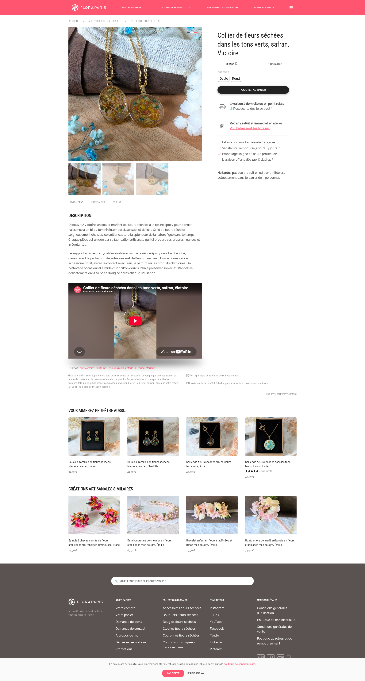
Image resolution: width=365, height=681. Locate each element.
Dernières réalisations (131, 642)
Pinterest (216, 649)
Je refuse (193, 673)
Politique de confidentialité (276, 620)
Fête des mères (116, 368)
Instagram (217, 608)
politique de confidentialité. (240, 664)
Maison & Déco (264, 7)
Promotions (124, 649)
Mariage (150, 368)
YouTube (216, 622)
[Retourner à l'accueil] (88, 7)
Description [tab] (76, 201)
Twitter (215, 635)
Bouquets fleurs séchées (180, 615)
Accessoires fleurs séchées (182, 608)
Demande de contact (130, 628)
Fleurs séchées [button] (131, 7)
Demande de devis (129, 622)
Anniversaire (87, 368)
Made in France (136, 368)
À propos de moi (127, 635)
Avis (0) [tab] (117, 201)
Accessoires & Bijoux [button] (174, 7)
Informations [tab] (98, 201)
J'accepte (173, 673)
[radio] (223, 79)
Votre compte (125, 608)
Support (223, 72)
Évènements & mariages (222, 7)
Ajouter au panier (253, 89)
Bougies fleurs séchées (179, 622)
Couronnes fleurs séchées (181, 635)
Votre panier (124, 615)
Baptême (100, 368)
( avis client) (265, 470)
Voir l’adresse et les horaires (250, 128)
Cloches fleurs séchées (179, 628)
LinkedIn (216, 642)
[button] (291, 7)
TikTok (214, 615)
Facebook (217, 628)
